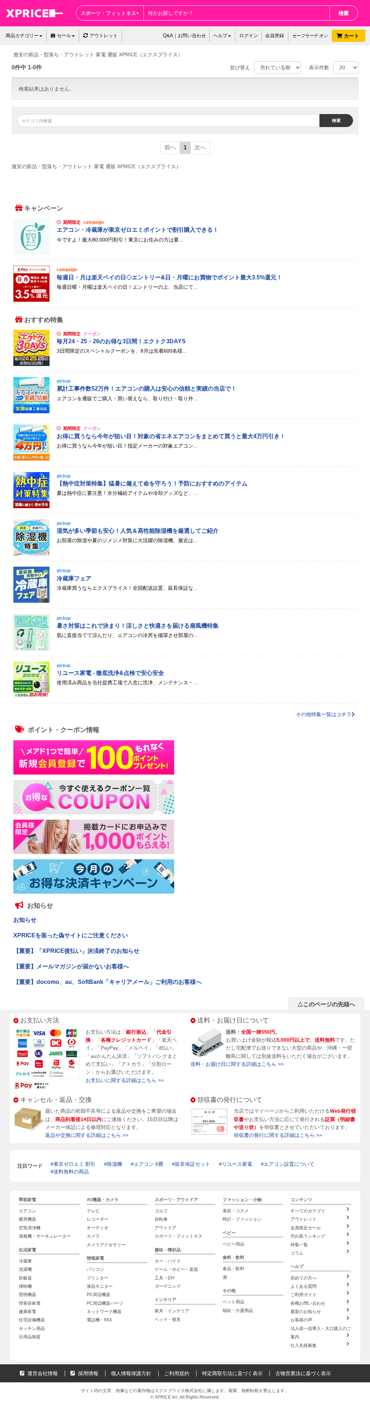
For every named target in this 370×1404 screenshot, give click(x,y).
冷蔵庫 (25, 1261)
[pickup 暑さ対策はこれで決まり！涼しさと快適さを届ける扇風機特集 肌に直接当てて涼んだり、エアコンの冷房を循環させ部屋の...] (185, 648)
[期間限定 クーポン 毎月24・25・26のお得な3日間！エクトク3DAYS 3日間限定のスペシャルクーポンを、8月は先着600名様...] (185, 364)
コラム (297, 1253)
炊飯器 (25, 1277)
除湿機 (114, 1164)
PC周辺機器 (98, 1294)
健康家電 (27, 1311)
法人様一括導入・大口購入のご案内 (321, 1332)
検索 (344, 13)
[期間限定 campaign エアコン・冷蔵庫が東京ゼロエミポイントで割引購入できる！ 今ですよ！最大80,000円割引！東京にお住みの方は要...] (185, 253)
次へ (200, 147)
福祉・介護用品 (238, 1310)
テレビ (93, 1210)
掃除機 (25, 1286)
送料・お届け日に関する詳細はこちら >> (237, 1064)
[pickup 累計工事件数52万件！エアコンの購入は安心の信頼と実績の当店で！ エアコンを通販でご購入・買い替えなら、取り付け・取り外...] (185, 411)
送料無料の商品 (71, 1171)
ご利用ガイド (304, 1294)
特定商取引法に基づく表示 (232, 1373)
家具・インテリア (172, 1310)
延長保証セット (192, 1164)
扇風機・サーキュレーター (45, 1236)
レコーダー (97, 1219)
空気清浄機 (29, 1227)
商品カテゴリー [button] (22, 35)
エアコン (27, 1210)
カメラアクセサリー (106, 1244)
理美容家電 (29, 1303)
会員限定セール (306, 1227)
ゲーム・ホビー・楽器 (176, 1269)
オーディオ (97, 1227)
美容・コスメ (236, 1210)
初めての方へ (304, 1277)
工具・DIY (165, 1277)
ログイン (248, 35)
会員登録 (274, 35)
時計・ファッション (242, 1219)
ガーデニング (168, 1286)
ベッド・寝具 (168, 1319)
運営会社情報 (42, 1373)
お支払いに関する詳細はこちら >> (125, 1080)
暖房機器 (27, 1219)
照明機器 (27, 1294)
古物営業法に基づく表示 (303, 1373)
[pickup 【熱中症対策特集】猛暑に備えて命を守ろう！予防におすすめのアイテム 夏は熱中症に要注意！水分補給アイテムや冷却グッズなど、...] (185, 506)
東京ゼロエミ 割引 (74, 1164)
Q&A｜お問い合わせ (184, 35)
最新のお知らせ (306, 1311)
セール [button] (64, 35)
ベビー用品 (233, 1244)
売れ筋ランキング (308, 1236)
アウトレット (104, 35)
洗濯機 (25, 1269)
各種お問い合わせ (308, 1303)
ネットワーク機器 (104, 1311)
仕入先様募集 (304, 1345)
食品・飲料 (233, 1268)
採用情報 (87, 1373)
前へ (170, 147)
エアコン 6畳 (148, 1164)
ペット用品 (233, 1301)
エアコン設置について (289, 1164)
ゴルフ (161, 1210)
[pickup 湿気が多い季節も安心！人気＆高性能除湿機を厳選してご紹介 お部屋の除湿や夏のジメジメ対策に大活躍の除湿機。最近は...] (185, 554)
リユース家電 (237, 1164)
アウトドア (165, 1227)
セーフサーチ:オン (310, 35)
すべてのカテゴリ (308, 1210)
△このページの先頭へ (326, 1004)
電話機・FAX (99, 1319)
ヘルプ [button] (220, 35)
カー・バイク (168, 1261)
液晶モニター (100, 1286)
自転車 (161, 1219)
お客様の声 (301, 1319)
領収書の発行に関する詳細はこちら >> (278, 1135)
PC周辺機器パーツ (105, 1303)
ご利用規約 (176, 1373)
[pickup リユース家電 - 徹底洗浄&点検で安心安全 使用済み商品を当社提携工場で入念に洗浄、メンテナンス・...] (185, 696)
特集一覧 (299, 1244)
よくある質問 (304, 1286)
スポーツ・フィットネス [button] (108, 13)
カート (352, 36)
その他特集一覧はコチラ (324, 714)
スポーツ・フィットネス (178, 1236)
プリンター (97, 1277)
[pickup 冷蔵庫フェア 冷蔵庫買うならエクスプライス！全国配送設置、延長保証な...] (185, 601)
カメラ (93, 1236)
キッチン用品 (32, 1328)
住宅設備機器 (32, 1319)
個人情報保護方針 (131, 1373)
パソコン (95, 1269)
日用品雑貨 (29, 1336)
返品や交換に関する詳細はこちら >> (86, 1135)
